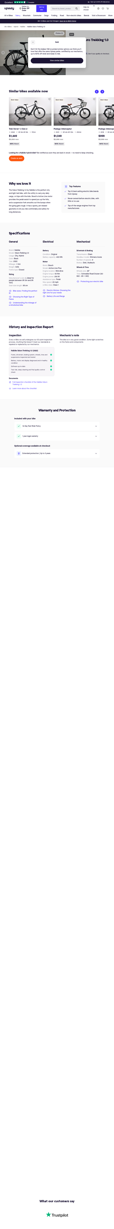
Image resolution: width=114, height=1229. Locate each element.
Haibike (22, 27)
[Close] (59, 1)
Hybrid (16, 27)
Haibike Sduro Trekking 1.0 (36, 27)
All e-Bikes (8, 27)
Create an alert (16, 158)
